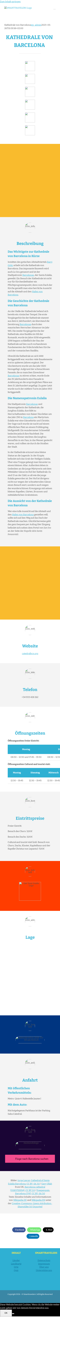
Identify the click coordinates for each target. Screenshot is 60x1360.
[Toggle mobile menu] (54, 7)
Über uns (44, 1267)
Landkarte (16, 1263)
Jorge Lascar (24, 1180)
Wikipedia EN (38, 1200)
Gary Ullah (46, 1183)
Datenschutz (44, 1260)
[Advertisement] (30, 180)
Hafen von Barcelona (23, 514)
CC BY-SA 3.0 (33, 1183)
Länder (16, 1260)
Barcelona (28, 417)
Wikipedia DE (20, 1200)
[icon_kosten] (30, 87)
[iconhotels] (30, 126)
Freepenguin (43, 1190)
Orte (16, 1267)
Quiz (16, 1270)
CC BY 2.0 (30, 1190)
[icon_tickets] (30, 113)
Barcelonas (28, 275)
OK (6, 1313)
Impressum (44, 1263)
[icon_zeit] (30, 75)
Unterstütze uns (44, 1270)
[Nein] (13, 1313)
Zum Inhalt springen (10, 1)
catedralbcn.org (30, 653)
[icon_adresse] (30, 100)
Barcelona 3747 (23, 1193)
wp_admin (36, 25)
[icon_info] (30, 62)
